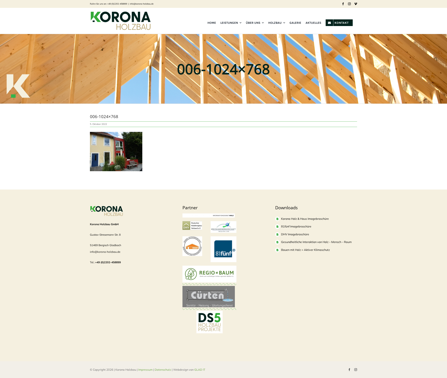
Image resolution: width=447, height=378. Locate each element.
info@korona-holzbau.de (142, 3)
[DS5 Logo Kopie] (210, 314)
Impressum (145, 369)
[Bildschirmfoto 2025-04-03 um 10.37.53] (208, 287)
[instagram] (355, 369)
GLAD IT (200, 369)
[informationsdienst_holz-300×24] (208, 215)
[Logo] (192, 238)
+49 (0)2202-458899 (108, 262)
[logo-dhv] (192, 223)
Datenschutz (163, 369)
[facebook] (349, 369)
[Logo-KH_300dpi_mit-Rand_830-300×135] (223, 223)
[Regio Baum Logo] (209, 267)
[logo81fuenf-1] (223, 238)
